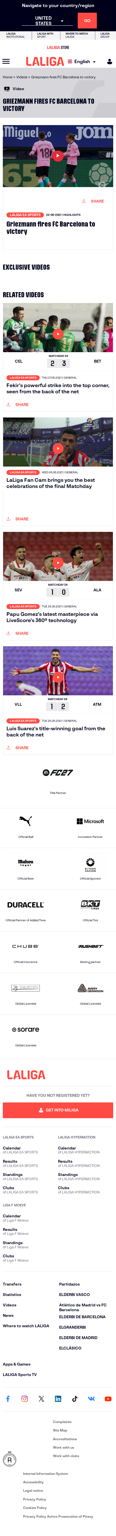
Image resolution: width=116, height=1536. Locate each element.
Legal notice (33, 1490)
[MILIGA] (108, 61)
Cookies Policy (35, 1508)
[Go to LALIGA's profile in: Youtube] (108, 1399)
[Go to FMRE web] (27, 1459)
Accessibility (33, 1482)
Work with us (63, 1447)
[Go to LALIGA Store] (58, 47)
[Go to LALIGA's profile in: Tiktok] (75, 1399)
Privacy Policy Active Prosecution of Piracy (58, 1516)
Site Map (60, 1430)
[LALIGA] (45, 61)
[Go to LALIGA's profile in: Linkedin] (58, 1399)
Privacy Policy (34, 1499)
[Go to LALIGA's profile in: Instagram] (24, 1399)
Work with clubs (66, 1456)
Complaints (62, 1422)
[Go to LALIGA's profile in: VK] (91, 1399)
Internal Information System (45, 1473)
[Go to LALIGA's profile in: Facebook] (8, 1399)
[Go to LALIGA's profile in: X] (41, 1399)
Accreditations (65, 1439)
